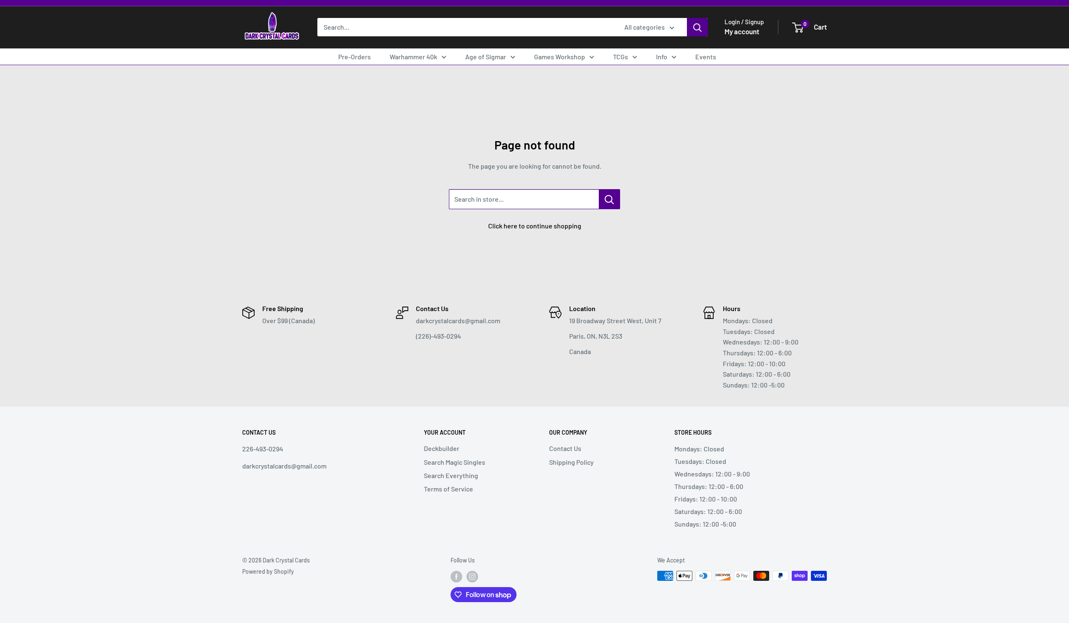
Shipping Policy (571, 462)
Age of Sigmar (485, 57)
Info (661, 57)
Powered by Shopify (268, 571)
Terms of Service (448, 489)
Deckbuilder (441, 448)
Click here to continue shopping (534, 226)
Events (705, 57)
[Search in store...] (609, 199)
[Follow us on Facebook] (456, 576)
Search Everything (451, 475)
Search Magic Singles (454, 462)
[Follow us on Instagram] (472, 576)
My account (741, 31)
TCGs (620, 57)
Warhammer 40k (413, 57)
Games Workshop (559, 57)
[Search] (697, 27)
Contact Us (565, 448)
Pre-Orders (354, 57)
